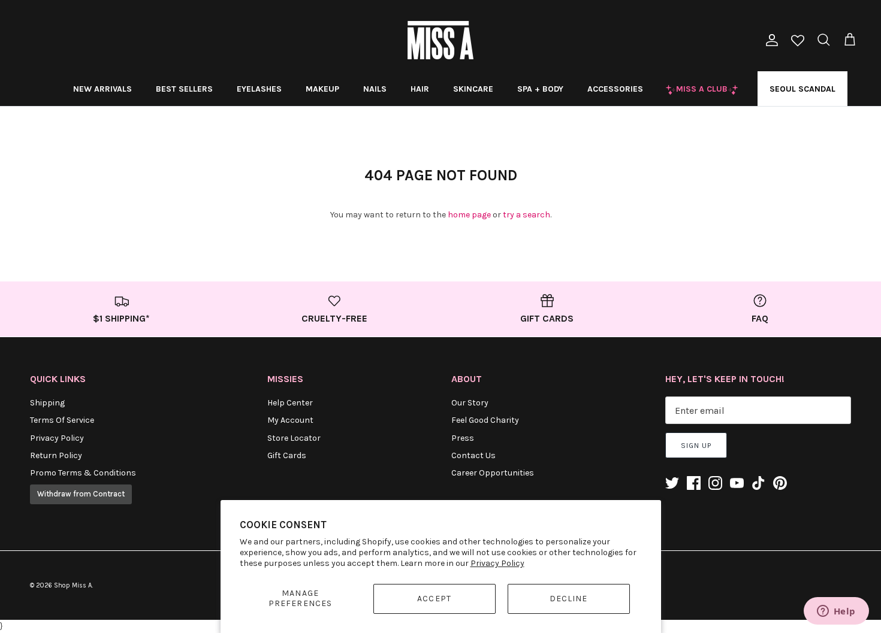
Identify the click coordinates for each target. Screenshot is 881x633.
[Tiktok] (758, 483)
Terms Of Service (62, 420)
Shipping (47, 403)
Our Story (469, 403)
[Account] (769, 40)
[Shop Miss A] (440, 40)
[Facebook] (694, 483)
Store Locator (294, 438)
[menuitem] (102, 88)
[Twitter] (672, 483)
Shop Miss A (73, 585)
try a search (526, 215)
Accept (434, 598)
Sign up (696, 445)
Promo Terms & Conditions (83, 473)
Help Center (290, 403)
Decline (569, 598)
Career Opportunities (492, 473)
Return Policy (56, 455)
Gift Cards (286, 455)
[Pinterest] (780, 483)
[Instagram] (715, 483)
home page (469, 215)
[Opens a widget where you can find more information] (836, 612)
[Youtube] (737, 483)
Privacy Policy (497, 563)
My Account (290, 420)
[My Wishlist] (797, 41)
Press (462, 438)
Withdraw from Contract (81, 493)
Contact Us (473, 455)
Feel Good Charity (485, 420)
